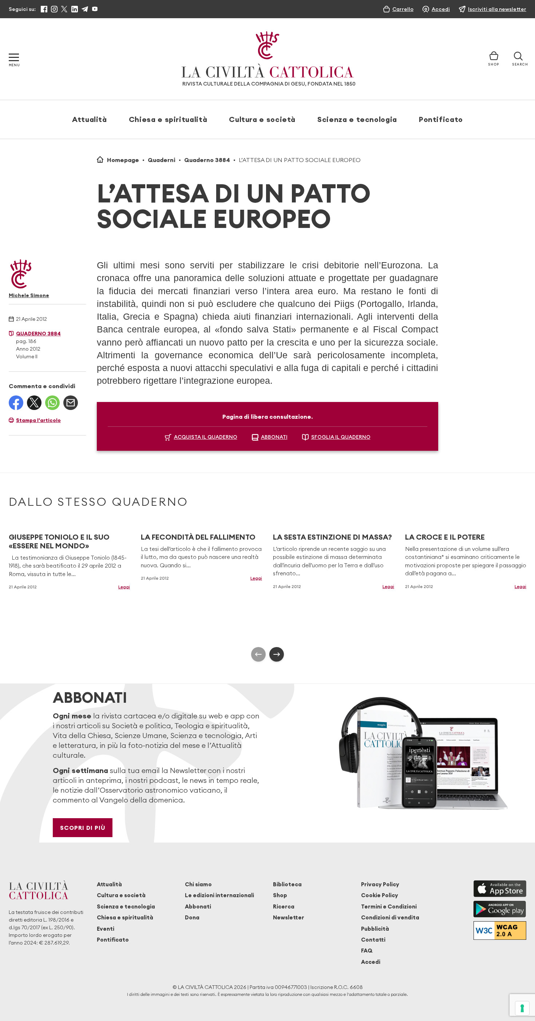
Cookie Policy (379, 895)
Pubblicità (375, 928)
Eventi (105, 928)
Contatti (373, 939)
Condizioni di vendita (390, 917)
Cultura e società (262, 119)
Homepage (123, 159)
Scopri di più (83, 827)
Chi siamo (198, 884)
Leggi (124, 587)
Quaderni (161, 159)
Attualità (89, 119)
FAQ (366, 950)
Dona (192, 917)
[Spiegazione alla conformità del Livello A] (499, 930)
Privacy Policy (380, 884)
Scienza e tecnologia (357, 119)
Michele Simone (29, 295)
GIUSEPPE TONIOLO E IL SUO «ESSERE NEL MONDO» (59, 541)
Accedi (370, 961)
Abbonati (198, 906)
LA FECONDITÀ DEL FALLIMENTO (198, 536)
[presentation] (258, 654)
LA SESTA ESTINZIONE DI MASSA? (332, 536)
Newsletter (288, 917)
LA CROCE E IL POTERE (445, 536)
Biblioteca (287, 884)
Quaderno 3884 (207, 159)
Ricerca (283, 906)
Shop (280, 895)
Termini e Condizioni (389, 906)
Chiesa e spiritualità (168, 119)
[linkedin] (74, 9)
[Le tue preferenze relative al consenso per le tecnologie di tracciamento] (522, 1008)
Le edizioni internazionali (219, 895)
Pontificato (441, 119)
